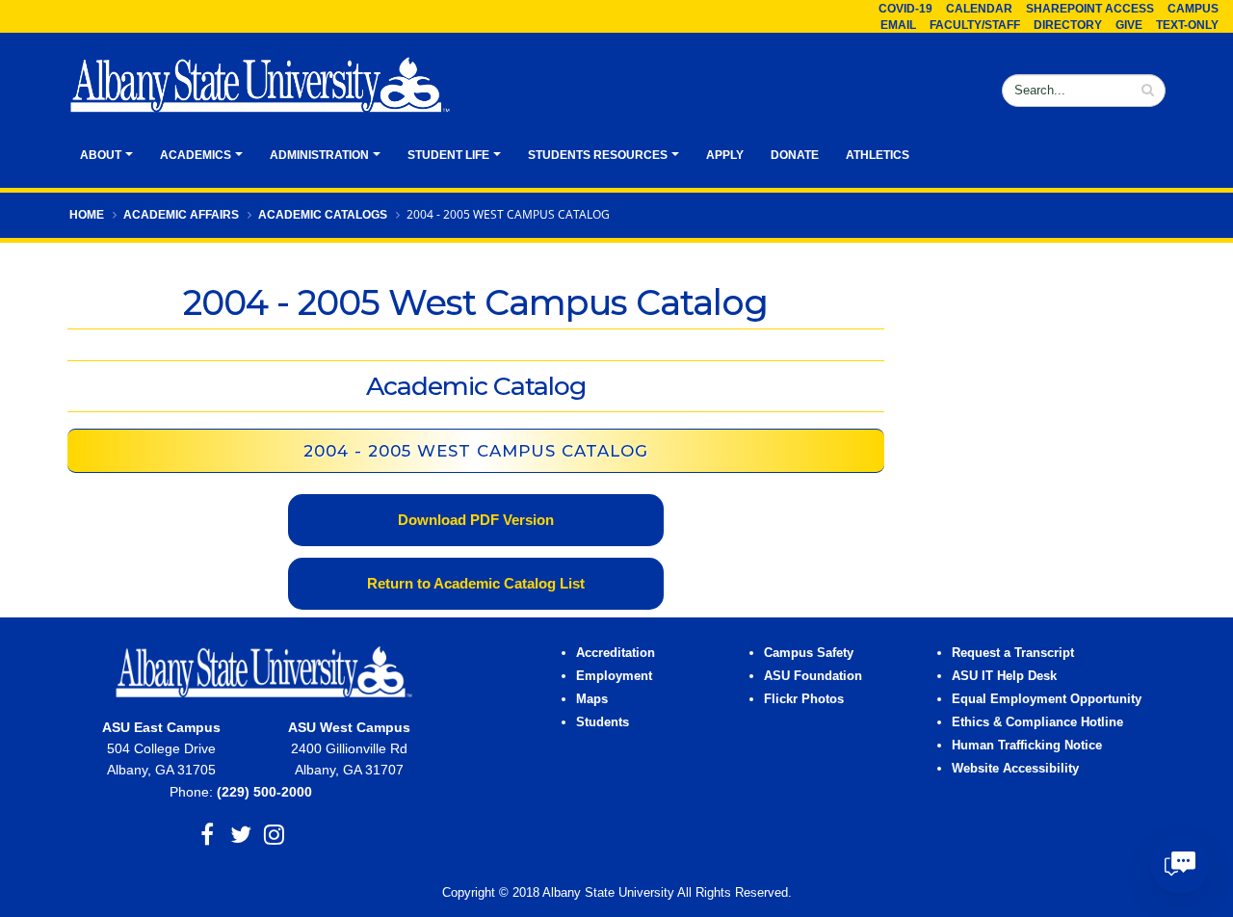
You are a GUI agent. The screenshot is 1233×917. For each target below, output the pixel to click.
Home (86, 215)
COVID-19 (905, 8)
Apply (725, 155)
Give (1128, 25)
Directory (1068, 25)
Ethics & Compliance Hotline (1037, 722)
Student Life (448, 155)
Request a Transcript (1013, 653)
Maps (592, 699)
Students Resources (598, 155)
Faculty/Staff (975, 25)
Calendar (979, 8)
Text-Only (1187, 25)
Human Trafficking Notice (1027, 745)
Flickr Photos (804, 699)
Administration (319, 155)
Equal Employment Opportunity (1046, 699)
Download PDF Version (476, 519)
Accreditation (615, 653)
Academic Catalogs (322, 215)
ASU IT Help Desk (1004, 676)
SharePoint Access (1090, 8)
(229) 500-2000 (264, 791)
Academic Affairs (181, 215)
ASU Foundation (813, 676)
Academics (195, 155)
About (100, 155)
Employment (614, 676)
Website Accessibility (1017, 768)
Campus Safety (808, 653)
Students (602, 722)
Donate (795, 155)
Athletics (877, 155)
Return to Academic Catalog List (476, 583)
